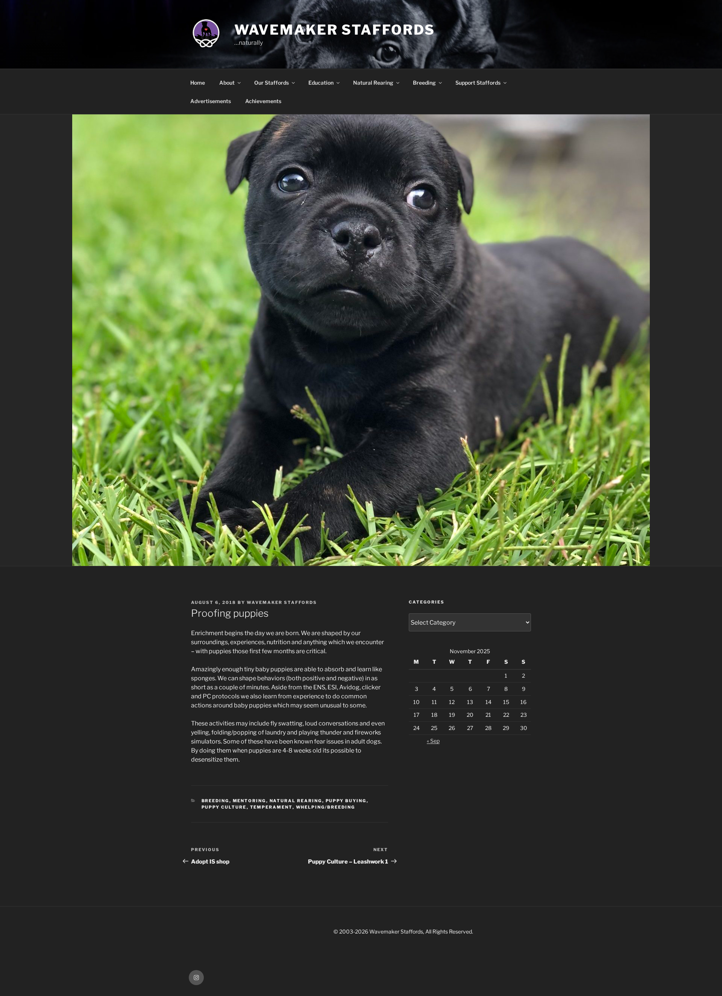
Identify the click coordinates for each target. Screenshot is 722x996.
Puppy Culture (224, 807)
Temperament (271, 807)
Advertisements (210, 101)
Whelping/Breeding (325, 807)
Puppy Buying (346, 800)
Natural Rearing (373, 82)
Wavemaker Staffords (334, 29)
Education (321, 82)
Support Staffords (478, 82)
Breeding (424, 82)
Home (197, 82)
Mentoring (249, 800)
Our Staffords (271, 82)
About (227, 82)
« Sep (433, 740)
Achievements (263, 101)
